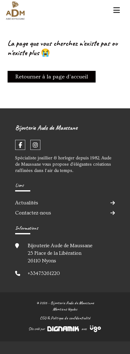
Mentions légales (65, 309)
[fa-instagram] (35, 145)
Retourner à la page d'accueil (51, 76)
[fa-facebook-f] (20, 145)
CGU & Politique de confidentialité (65, 318)
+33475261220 (44, 273)
